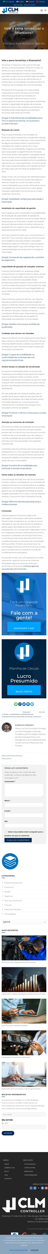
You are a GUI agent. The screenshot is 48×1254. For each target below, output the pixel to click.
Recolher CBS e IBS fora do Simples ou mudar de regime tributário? (21, 1089)
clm (40, 712)
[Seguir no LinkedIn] (42, 1188)
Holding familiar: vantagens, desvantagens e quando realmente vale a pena (23, 994)
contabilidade (14, 714)
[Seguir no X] (38, 1188)
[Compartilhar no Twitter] (24, 704)
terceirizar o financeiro (33, 716)
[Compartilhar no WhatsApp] (16, 704)
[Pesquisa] (45, 10)
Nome (7, 801)
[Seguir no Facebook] (31, 1188)
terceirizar (20, 716)
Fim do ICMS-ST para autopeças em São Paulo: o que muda (19, 962)
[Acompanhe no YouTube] (46, 1188)
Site (6, 821)
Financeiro (26, 712)
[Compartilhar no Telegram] (32, 704)
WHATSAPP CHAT (24, 628)
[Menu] (41, 10)
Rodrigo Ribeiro (33, 43)
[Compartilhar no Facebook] (20, 704)
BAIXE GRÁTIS (24, 691)
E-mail (7, 811)
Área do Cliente (29, 5)
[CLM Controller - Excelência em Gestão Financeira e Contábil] (13, 10)
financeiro (13, 716)
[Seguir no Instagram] (35, 1188)
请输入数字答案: (7, 1120)
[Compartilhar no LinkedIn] (28, 704)
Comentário (9, 781)
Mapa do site (18, 5)
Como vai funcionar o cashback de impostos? (15, 1025)
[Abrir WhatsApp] (42, 1248)
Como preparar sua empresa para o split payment (16, 1057)
